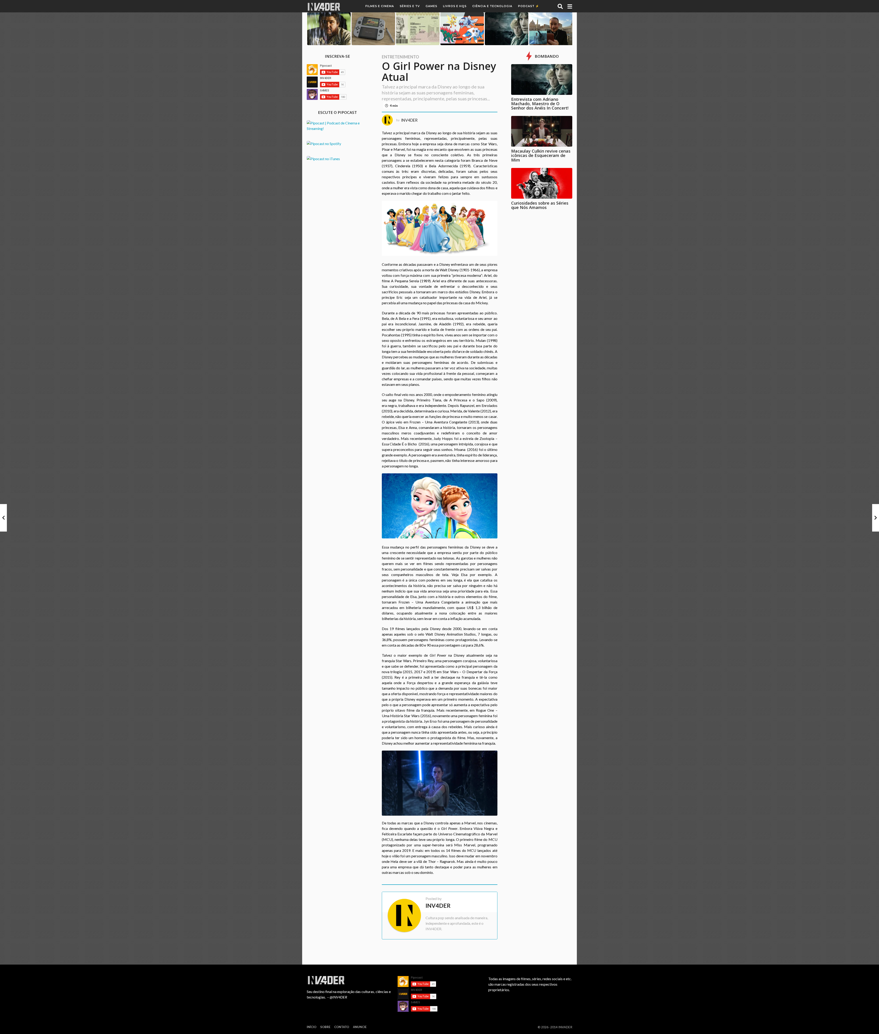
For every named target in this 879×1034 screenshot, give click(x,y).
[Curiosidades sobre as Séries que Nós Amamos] (541, 183)
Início (311, 1027)
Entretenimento (400, 57)
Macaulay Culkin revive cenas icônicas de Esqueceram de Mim (540, 155)
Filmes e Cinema (379, 6)
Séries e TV (410, 6)
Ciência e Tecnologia (492, 6)
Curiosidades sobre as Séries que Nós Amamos (539, 205)
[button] (560, 6)
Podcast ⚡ (528, 6)
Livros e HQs (455, 6)
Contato (341, 1027)
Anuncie (359, 1027)
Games (431, 6)
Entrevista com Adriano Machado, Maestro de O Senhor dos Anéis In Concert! (539, 103)
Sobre (325, 1027)
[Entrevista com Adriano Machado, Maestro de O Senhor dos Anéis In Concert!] (541, 79)
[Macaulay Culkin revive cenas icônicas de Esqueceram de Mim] (541, 131)
